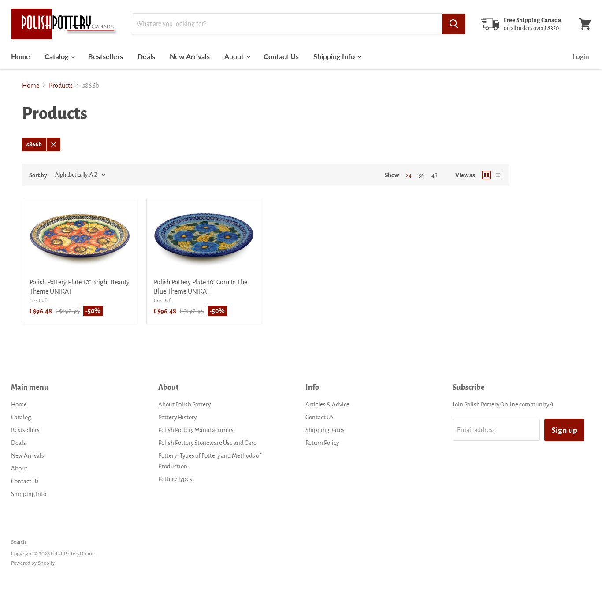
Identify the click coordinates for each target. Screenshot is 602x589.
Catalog (57, 56)
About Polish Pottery (184, 404)
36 (421, 175)
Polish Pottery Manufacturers (196, 430)
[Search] (453, 24)
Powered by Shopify (33, 563)
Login (580, 56)
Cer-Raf (38, 301)
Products (61, 85)
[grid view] (486, 175)
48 (434, 175)
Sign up (564, 430)
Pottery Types (175, 479)
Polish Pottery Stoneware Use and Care (207, 443)
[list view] (498, 175)
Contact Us (281, 56)
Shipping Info (335, 56)
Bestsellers (105, 56)
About (234, 56)
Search (18, 542)
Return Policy (322, 443)
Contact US (319, 417)
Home (20, 56)
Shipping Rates (325, 430)
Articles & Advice (327, 404)
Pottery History (177, 417)
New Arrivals (190, 56)
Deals (146, 56)
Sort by (38, 175)
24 (409, 175)
